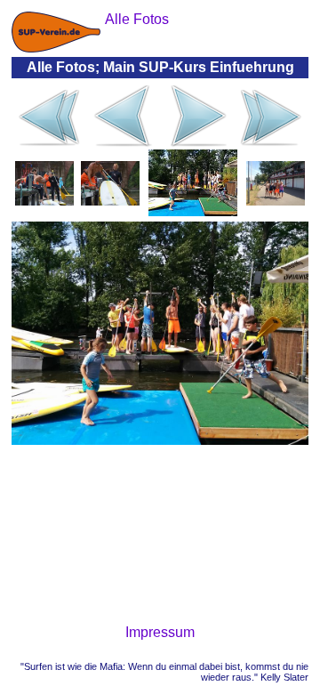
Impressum (160, 632)
